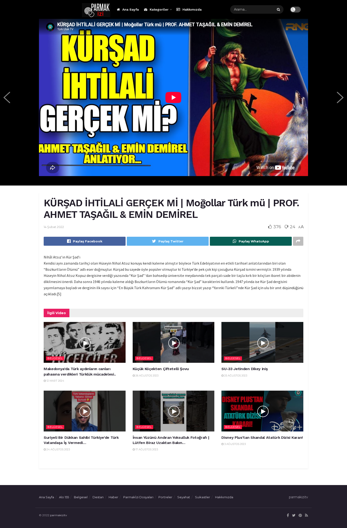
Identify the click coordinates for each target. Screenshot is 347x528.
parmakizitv (58, 515)
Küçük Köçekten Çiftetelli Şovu (161, 369)
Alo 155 (64, 497)
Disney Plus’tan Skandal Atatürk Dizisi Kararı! (262, 437)
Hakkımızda (192, 9)
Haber (113, 497)
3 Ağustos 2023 (235, 444)
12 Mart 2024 (55, 380)
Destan (98, 497)
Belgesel (55, 358)
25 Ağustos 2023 (235, 375)
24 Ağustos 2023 (58, 449)
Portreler (165, 497)
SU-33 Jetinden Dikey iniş (244, 369)
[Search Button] (279, 9)
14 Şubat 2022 (54, 227)
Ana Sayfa (130, 9)
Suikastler (202, 497)
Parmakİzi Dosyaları (138, 497)
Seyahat (183, 497)
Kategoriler (159, 9)
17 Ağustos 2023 (146, 449)
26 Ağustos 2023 (146, 375)
